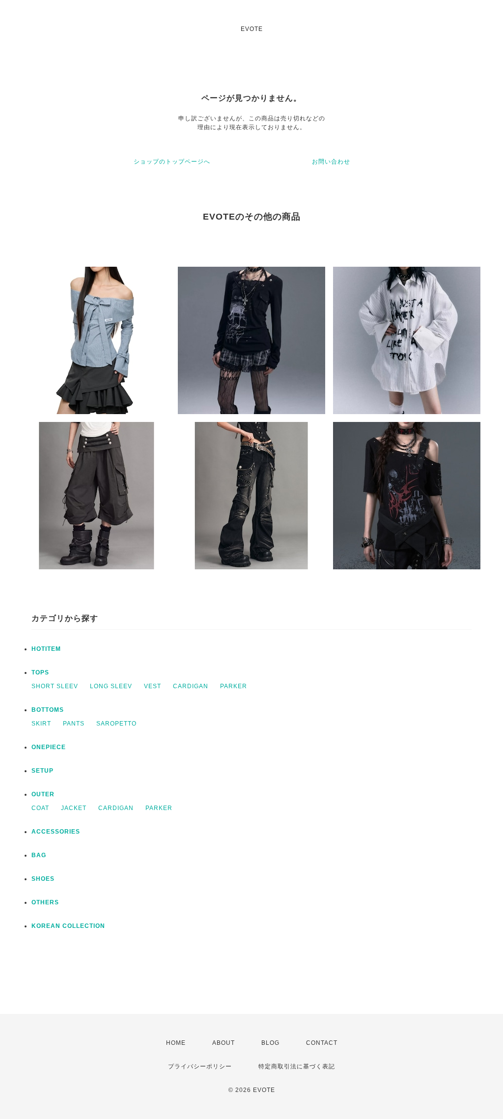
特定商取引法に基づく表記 (296, 1066)
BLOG (270, 1042)
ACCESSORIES (55, 831)
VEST (152, 686)
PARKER (233, 686)
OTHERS (45, 902)
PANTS (73, 723)
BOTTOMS (47, 709)
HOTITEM (46, 648)
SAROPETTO (116, 723)
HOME (176, 1042)
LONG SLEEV (111, 686)
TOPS (40, 672)
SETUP (42, 770)
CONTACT (321, 1042)
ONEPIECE (48, 747)
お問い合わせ (331, 161)
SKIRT (41, 723)
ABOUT (223, 1042)
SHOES (43, 878)
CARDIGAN (190, 686)
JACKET (73, 808)
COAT (40, 808)
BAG (38, 855)
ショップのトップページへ (172, 161)
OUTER (43, 794)
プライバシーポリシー (200, 1066)
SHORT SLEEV (54, 686)
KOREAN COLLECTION (68, 926)
